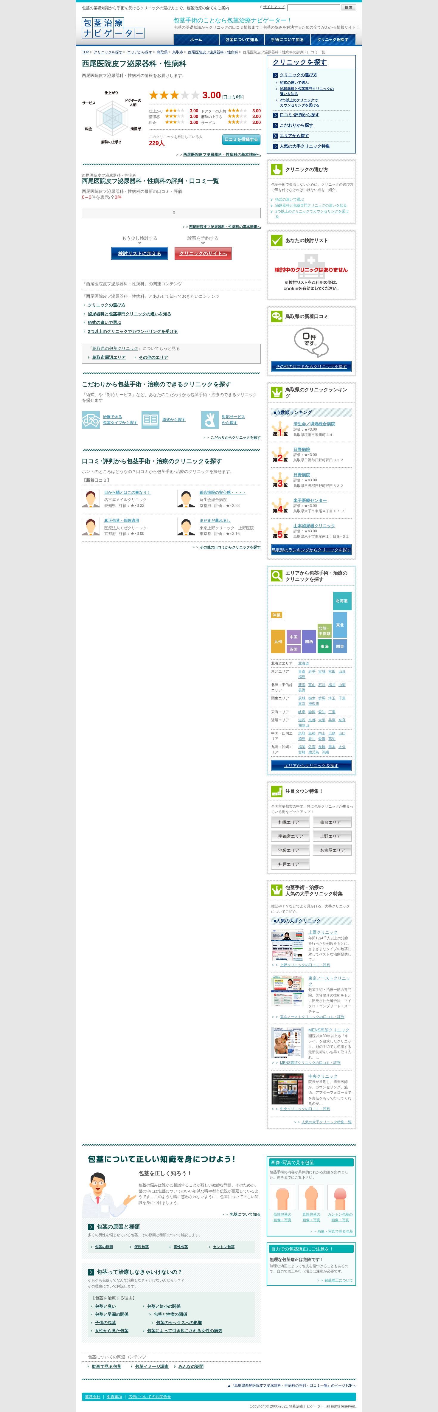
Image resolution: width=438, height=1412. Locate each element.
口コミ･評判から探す (299, 114)
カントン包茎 (223, 1247)
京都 (312, 720)
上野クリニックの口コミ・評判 (305, 965)
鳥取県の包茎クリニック (115, 348)
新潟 (301, 685)
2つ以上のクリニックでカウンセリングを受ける (133, 331)
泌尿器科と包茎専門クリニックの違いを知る (129, 313)
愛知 (321, 712)
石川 (321, 685)
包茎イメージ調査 (152, 1366)
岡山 (321, 733)
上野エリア (330, 836)
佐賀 (312, 747)
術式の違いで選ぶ (104, 322)
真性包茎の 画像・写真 (311, 1217)
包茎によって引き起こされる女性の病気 (184, 1330)
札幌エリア (288, 822)
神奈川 (313, 704)
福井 (332, 685)
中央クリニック (323, 1076)
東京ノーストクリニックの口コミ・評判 (312, 1017)
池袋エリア (288, 850)
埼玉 (332, 698)
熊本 (332, 747)
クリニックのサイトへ (203, 253)
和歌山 (303, 725)
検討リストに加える (139, 253)
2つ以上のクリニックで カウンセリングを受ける (299, 102)
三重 (332, 712)
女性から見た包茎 (111, 1330)
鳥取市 (178, 52)
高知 (332, 739)
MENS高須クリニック (329, 1030)
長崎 (321, 747)
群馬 (321, 698)
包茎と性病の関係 (170, 1314)
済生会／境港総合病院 (314, 423)
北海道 (303, 663)
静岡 (312, 712)
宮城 (321, 671)
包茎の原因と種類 (118, 1227)
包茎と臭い (105, 1306)
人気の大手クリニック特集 (305, 146)
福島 (301, 677)
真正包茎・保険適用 (121, 520)
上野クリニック (323, 932)
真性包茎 (181, 1247)
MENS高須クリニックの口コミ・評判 (310, 1063)
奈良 (342, 720)
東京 (301, 704)
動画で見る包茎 (106, 1366)
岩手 (312, 671)
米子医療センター (310, 500)
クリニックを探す (108, 52)
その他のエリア (153, 357)
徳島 (301, 739)
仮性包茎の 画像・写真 (282, 1217)
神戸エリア (288, 864)
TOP (85, 52)
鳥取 (301, 733)
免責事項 (114, 1396)
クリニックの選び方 (106, 304)
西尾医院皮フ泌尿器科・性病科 (213, 52)
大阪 (321, 720)
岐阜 (301, 712)
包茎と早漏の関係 (111, 1314)
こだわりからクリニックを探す (236, 437)
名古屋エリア (332, 850)
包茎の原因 (104, 1247)
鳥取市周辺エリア (109, 357)
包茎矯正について (338, 1280)
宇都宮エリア (290, 836)
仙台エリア (330, 822)
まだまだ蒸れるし (215, 520)
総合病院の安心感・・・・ (223, 492)
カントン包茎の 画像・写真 (340, 1217)
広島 (332, 733)
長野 (301, 690)
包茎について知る (245, 1214)
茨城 (301, 698)
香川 (312, 739)
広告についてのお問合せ (149, 1396)
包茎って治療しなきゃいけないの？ (140, 1272)
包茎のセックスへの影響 (179, 1322)
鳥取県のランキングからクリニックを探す (311, 549)
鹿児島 (313, 752)
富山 (312, 685)
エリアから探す (139, 52)
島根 (312, 733)
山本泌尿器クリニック (314, 525)
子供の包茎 (105, 1322)
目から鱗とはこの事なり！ (127, 492)
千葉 (342, 698)
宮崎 (301, 752)
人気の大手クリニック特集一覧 (327, 1122)
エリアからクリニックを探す (311, 765)
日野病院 (301, 449)
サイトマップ (274, 7)
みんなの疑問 (191, 1366)
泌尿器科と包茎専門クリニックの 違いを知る (307, 91)
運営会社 (92, 1396)
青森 (301, 671)
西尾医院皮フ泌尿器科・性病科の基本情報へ (222, 154)
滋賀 (301, 720)
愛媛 (321, 739)
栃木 (312, 698)
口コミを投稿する (241, 139)
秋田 (332, 671)
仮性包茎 (141, 1247)
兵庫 (332, 720)
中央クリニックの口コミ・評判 (305, 1109)
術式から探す (174, 420)
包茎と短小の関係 (164, 1306)
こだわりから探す (296, 125)
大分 (342, 747)
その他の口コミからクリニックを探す (230, 547)
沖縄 (325, 752)
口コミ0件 (233, 96)
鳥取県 (162, 52)
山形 (342, 671)
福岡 (301, 747)
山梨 (342, 685)
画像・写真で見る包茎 (335, 1231)
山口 (342, 733)
